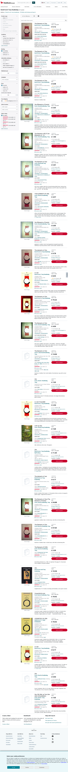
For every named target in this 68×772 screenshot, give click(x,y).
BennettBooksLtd (41, 513)
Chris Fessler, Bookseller (43, 206)
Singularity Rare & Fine (42, 309)
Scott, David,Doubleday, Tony (42, 106)
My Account (53, 2)
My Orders (8, 742)
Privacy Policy (31, 742)
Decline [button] (27, 767)
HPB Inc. (39, 119)
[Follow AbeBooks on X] (52, 739)
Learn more (3, 45)
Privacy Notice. (44, 763)
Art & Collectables (37, 6)
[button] (17, 73)
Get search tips (49, 718)
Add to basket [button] (59, 35)
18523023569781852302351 (41, 144)
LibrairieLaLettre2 (41, 486)
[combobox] (24, 3)
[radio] (1, 52)
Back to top (34, 730)
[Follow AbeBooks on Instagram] (52, 742)
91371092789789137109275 (41, 460)
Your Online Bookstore (42, 93)
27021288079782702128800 (41, 600)
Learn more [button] (3, 128)
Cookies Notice (32, 746)
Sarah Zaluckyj (40, 337)
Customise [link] (41, 767)
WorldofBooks (40, 147)
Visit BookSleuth (28, 724)
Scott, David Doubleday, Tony (42, 136)
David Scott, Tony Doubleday (42, 25)
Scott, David (38, 195)
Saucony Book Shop (42, 179)
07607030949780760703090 (41, 32)
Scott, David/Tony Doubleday (42, 427)
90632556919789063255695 (41, 434)
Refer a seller (19, 743)
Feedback (66, 275)
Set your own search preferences (53, 722)
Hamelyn (39, 461)
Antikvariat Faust (41, 678)
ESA (47, 369)
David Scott (38, 82)
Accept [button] (13, 767)
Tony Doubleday (45, 82)
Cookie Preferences (32, 744)
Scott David (38, 526)
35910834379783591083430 (41, 578)
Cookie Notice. (64, 762)
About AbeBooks (32, 735)
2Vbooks (39, 261)
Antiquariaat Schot (41, 438)
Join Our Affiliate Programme (20, 739)
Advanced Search (4, 6)
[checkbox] (1, 18)
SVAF (47, 684)
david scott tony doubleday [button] (12, 12)
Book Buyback (20, 741)
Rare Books (27, 6)
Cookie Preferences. (31, 762)
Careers (30, 740)
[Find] (33, 3)
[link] (38, 16)
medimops (39, 413)
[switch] (2, 101)
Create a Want (5, 724)
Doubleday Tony (46, 526)
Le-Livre (39, 604)
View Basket (8, 744)
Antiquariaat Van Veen (42, 552)
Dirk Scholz (40, 389)
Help (65, 2)
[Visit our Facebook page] (52, 736)
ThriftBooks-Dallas (41, 284)
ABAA (45, 369)
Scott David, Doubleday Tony (42, 595)
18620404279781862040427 (41, 113)
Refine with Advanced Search (28, 12)
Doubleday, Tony (46, 324)
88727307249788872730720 (41, 280)
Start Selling (64, 6)
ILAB (38, 370)
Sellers (56, 6)
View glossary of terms (51, 720)
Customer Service (43, 738)
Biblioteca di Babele (42, 657)
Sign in (48, 2)
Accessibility (31, 748)
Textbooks (48, 6)
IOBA (36, 370)
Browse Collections (16, 6)
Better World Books (42, 36)
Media (30, 738)
